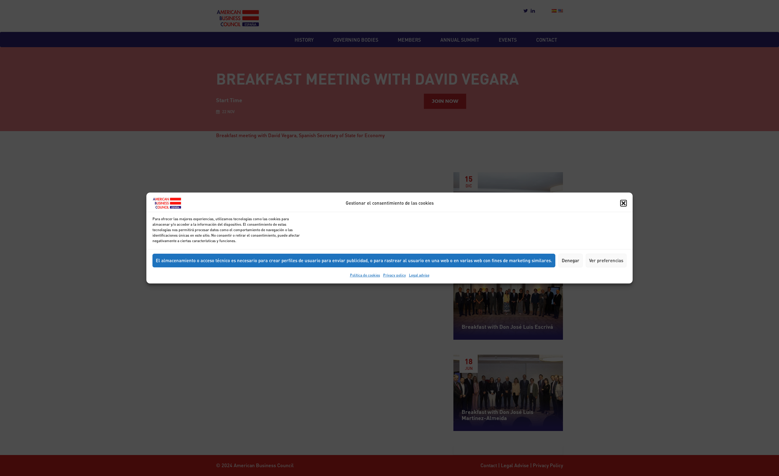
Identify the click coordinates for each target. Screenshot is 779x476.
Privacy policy (394, 275)
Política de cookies (365, 275)
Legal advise (419, 275)
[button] (623, 203)
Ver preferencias (606, 260)
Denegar (570, 260)
